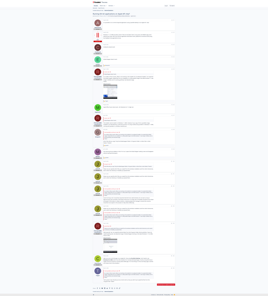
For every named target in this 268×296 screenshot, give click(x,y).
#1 (173, 20)
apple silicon (133, 16)
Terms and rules (160, 294)
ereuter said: (106, 72)
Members (111, 5)
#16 (173, 268)
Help (172, 294)
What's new (102, 5)
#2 (173, 32)
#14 (173, 223)
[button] (106, 5)
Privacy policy (167, 294)
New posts (95, 8)
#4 (173, 56)
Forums (96, 5)
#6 (173, 104)
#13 (173, 206)
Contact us (153, 294)
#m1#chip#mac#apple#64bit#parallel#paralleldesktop (119, 16)
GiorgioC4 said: (107, 164)
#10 (173, 161)
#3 (173, 44)
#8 (173, 129)
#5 (173, 69)
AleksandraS (96, 16)
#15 (173, 255)
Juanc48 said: (107, 226)
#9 (173, 149)
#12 (173, 186)
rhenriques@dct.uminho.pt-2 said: (111, 132)
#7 (173, 115)
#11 (173, 173)
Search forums (101, 8)
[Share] (172, 20)
